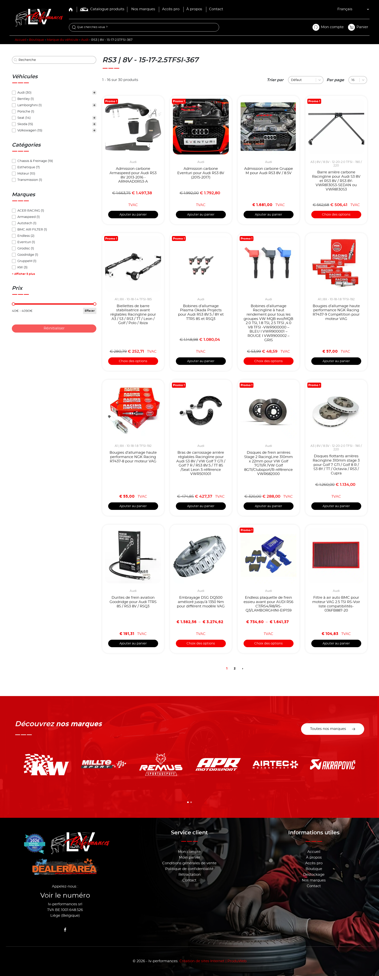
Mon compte (189, 852)
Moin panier (189, 857)
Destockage (314, 875)
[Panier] (352, 27)
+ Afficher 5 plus (23, 274)
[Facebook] (65, 930)
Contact (216, 9)
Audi (84, 39)
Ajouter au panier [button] (133, 214)
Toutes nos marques (328, 729)
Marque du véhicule (62, 39)
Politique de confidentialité (189, 869)
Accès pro (170, 9)
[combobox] (302, 80)
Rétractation (189, 875)
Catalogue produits (107, 9)
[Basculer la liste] (319, 80)
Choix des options (336, 214)
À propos (194, 9)
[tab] (188, 802)
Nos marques (143, 9)
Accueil (20, 39)
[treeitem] (54, 93)
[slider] (13, 304)
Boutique (36, 39)
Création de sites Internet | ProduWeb (213, 961)
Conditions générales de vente (189, 863)
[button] (54, 93)
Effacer (90, 311)
